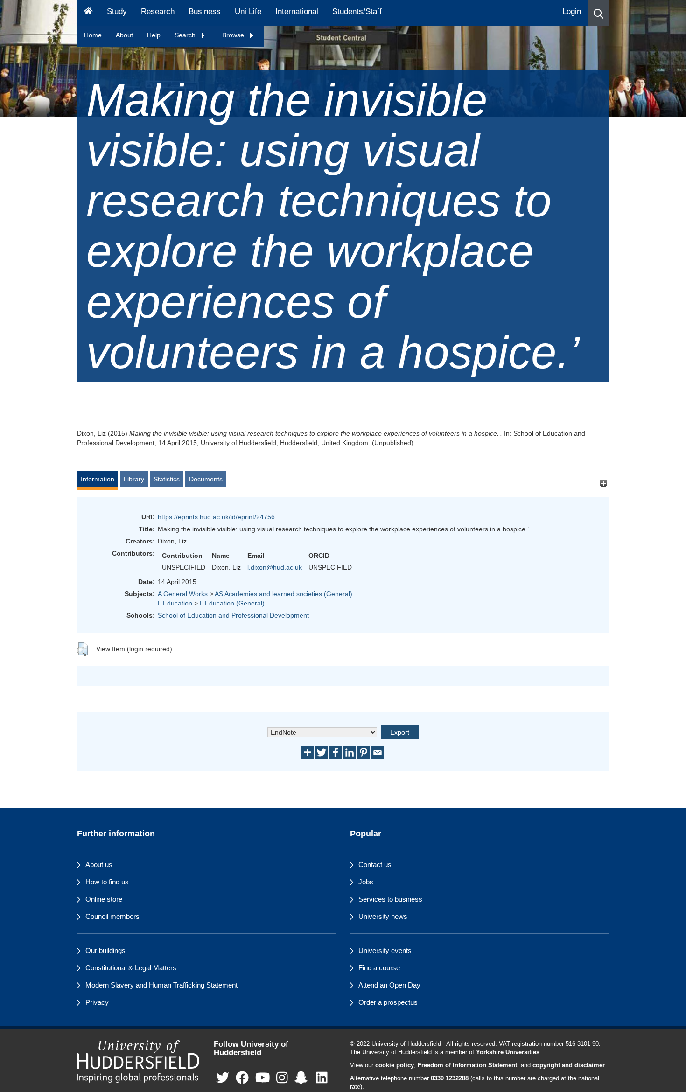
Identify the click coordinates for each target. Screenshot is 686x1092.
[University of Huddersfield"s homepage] (138, 1061)
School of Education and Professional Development (233, 615)
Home (93, 35)
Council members (112, 916)
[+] (603, 483)
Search (186, 35)
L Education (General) (232, 603)
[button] (598, 13)
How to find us (107, 882)
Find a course (379, 968)
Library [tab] (134, 479)
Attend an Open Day (389, 985)
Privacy (97, 1002)
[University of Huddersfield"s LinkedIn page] (322, 1078)
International (296, 11)
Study (117, 11)
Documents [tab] (206, 479)
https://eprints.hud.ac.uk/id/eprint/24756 (216, 517)
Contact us (375, 865)
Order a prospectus (388, 1002)
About (124, 35)
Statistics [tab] (167, 479)
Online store (103, 899)
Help (154, 35)
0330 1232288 (450, 1078)
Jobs (365, 882)
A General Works (183, 594)
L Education (175, 603)
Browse (234, 35)
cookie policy (394, 1065)
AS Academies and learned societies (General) (283, 594)
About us (98, 865)
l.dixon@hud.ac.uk (274, 567)
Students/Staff (357, 11)
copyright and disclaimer (568, 1065)
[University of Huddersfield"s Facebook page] (242, 1078)
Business (205, 11)
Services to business (390, 899)
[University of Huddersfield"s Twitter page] (222, 1078)
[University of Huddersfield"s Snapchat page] (302, 1078)
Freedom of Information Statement (467, 1065)
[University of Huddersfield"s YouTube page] (262, 1078)
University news (382, 916)
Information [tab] (97, 479)
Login (571, 11)
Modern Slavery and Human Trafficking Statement (161, 985)
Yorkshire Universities (507, 1052)
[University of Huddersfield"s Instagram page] (282, 1078)
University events (385, 950)
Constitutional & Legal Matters (130, 968)
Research (158, 11)
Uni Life (248, 11)
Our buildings (105, 950)
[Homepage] (88, 13)
